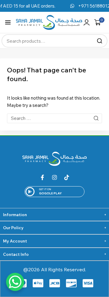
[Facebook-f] (42, 177)
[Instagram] (54, 177)
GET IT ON (45, 189)
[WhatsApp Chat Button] (15, 282)
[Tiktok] (66, 177)
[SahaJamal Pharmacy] (49, 22)
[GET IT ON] (30, 191)
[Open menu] (8, 22)
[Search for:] (54, 118)
